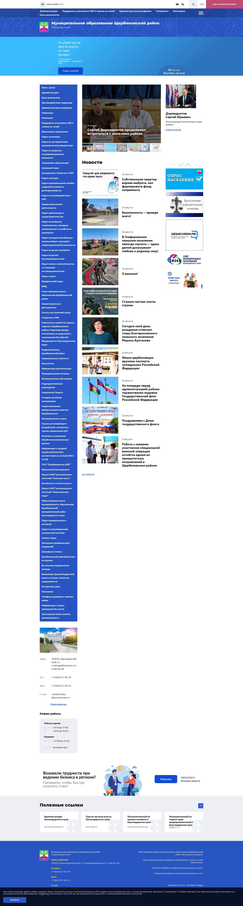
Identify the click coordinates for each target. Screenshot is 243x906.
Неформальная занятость (55, 358)
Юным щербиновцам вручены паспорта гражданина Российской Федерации (140, 363)
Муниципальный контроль (55, 373)
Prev (181, 164)
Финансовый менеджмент (55, 469)
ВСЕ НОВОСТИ (88, 474)
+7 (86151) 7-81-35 (61, 677)
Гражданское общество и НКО (58, 173)
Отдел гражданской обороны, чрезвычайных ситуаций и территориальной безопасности (58, 241)
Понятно (14, 900)
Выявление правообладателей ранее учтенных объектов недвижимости (58, 578)
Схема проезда (58, 704)
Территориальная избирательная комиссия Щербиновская (55, 410)
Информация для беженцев (56, 368)
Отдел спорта (49, 276)
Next (188, 164)
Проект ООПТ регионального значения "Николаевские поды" (57, 492)
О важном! (130, 273)
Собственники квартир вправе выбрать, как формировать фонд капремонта (139, 184)
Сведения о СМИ (50, 317)
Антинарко (179, 11)
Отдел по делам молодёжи (56, 250)
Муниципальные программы (57, 378)
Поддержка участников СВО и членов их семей (88, 11)
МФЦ (44, 286)
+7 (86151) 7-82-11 (61, 685)
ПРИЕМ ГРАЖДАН (173, 130)
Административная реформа (135, 11)
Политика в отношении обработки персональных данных (55, 440)
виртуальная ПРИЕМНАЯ (224, 4)
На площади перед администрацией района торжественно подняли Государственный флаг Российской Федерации (140, 392)
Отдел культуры (50, 178)
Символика (162, 11)
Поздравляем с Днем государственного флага (140, 422)
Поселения (47, 591)
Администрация (49, 11)
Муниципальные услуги (54, 418)
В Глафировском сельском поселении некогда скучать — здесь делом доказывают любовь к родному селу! (140, 244)
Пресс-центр (48, 87)
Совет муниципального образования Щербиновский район (57, 295)
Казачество (48, 363)
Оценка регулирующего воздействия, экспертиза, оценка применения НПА (55, 427)
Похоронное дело (51, 586)
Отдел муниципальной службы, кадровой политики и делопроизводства (58, 187)
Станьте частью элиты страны (139, 303)
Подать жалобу (71, 71)
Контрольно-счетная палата (56, 483)
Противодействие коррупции (57, 102)
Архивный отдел (50, 168)
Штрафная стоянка (52, 551)
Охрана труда (49, 538)
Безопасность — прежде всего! (140, 214)
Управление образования (55, 163)
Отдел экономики (51, 136)
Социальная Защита (52, 392)
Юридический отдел (52, 281)
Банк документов (49, 14)
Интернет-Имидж (195, 885)
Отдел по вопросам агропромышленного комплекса (53, 154)
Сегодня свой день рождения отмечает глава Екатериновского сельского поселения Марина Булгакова (139, 333)
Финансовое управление (55, 131)
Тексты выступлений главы (56, 312)
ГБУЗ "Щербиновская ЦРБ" (56, 464)
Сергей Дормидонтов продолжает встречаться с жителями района (116, 131)
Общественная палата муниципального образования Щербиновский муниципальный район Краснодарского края (58, 508)
